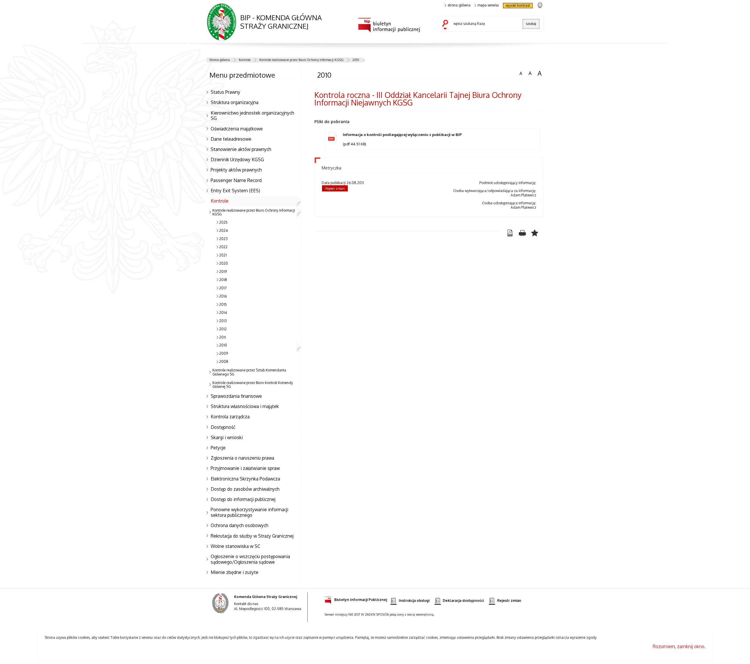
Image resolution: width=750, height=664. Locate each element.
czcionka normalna (519, 72)
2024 (223, 230)
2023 (223, 239)
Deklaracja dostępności (463, 601)
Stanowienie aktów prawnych (241, 149)
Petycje (218, 448)
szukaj (446, 25)
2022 (223, 247)
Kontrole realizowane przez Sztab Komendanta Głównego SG (249, 372)
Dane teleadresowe (231, 139)
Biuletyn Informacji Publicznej (360, 599)
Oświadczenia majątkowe (237, 129)
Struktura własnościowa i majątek (245, 406)
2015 (223, 304)
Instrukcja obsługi (414, 601)
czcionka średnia (529, 73)
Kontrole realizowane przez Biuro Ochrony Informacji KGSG (301, 60)
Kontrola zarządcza (230, 417)
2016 (223, 296)
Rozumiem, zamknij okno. (679, 646)
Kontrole (244, 60)
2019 (223, 271)
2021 (223, 255)
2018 (223, 280)
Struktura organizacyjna (234, 102)
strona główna (459, 5)
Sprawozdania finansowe (236, 396)
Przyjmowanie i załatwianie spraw (245, 468)
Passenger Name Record (236, 180)
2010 (355, 60)
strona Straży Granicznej (539, 5)
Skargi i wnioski (227, 437)
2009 (223, 353)
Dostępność (223, 427)
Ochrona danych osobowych (239, 525)
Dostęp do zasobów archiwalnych (245, 489)
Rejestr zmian (335, 188)
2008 (223, 361)
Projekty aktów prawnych (236, 170)
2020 (223, 263)
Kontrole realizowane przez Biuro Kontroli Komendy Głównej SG (252, 385)
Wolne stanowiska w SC (235, 546)
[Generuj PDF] (510, 233)
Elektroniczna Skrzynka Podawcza (245, 479)
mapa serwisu (488, 5)
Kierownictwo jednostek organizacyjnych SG (252, 115)
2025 (223, 222)
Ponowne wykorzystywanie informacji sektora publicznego (249, 512)
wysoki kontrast (518, 5)
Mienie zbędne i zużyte (234, 572)
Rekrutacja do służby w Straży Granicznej (252, 536)
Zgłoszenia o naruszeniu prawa (242, 458)
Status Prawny (225, 92)
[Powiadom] (534, 233)
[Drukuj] (522, 233)
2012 (223, 329)
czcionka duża (539, 73)
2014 (223, 312)
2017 (222, 288)
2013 (223, 321)
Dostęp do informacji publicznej (243, 499)
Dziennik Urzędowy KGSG (237, 159)
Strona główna (219, 60)
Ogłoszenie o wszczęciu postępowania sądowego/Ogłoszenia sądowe (250, 559)
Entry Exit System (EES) (235, 190)
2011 (222, 337)
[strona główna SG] (221, 607)
